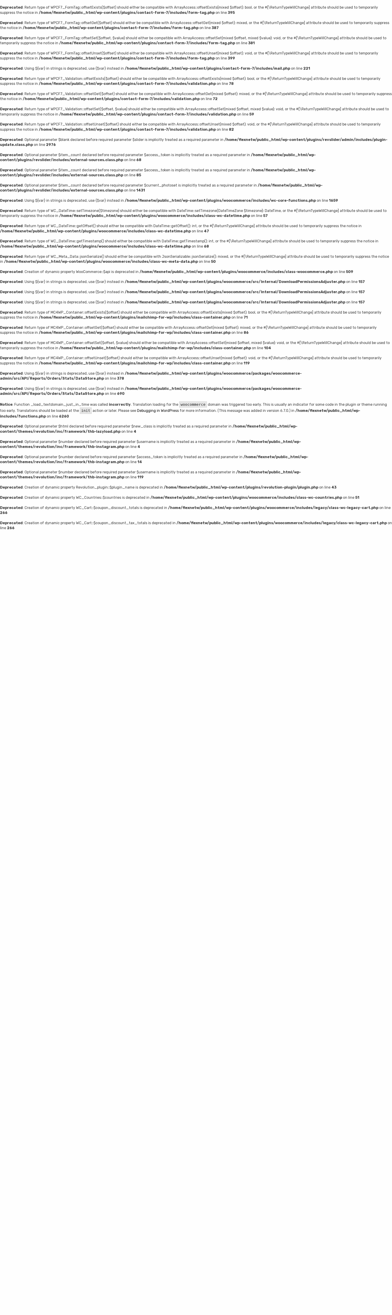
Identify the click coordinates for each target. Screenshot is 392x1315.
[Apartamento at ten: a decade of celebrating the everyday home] (151, 771)
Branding (233, 715)
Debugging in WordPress (158, 410)
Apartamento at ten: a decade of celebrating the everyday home (126, 812)
